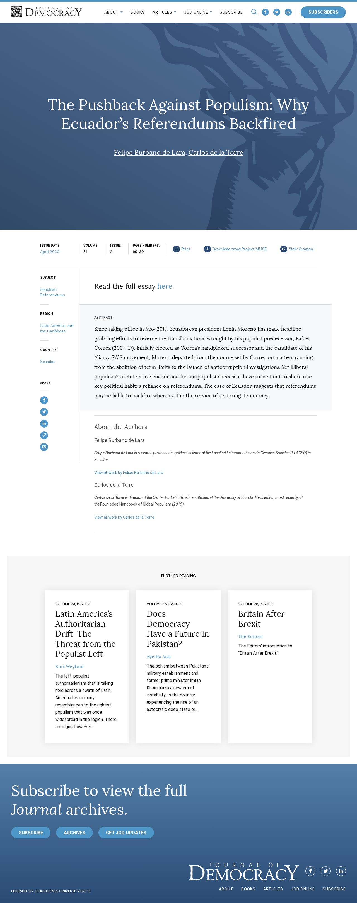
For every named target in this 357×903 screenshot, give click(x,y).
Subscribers (323, 12)
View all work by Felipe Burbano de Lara (128, 472)
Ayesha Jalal (159, 656)
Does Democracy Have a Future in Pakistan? (178, 629)
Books (138, 12)
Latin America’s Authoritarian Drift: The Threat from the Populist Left (85, 634)
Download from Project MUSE (239, 248)
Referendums (52, 294)
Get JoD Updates (126, 832)
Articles (162, 12)
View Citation (301, 248)
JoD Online (196, 12)
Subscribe (231, 12)
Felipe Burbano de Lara (149, 152)
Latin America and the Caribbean (56, 328)
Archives (74, 832)
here (164, 286)
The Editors (250, 636)
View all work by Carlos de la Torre (124, 517)
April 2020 (49, 251)
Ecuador (47, 361)
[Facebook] (265, 12)
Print (185, 248)
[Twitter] (276, 12)
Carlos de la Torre (216, 152)
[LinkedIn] (288, 12)
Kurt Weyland (69, 666)
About (111, 12)
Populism (48, 289)
